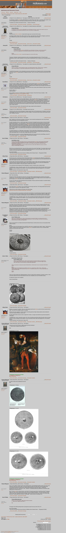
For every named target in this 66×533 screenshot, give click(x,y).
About (37, 0)
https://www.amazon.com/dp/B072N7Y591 (21, 93)
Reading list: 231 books (4, 36)
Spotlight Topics (16, 12)
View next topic (48, 521)
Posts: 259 (2, 262)
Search (42, 0)
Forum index (3, 12)
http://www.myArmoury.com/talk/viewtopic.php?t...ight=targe (20, 190)
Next (8, 519)
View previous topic (40, 521)
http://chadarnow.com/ (13, 42)
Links (40, 0)
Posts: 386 (2, 225)
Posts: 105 (2, 144)
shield (19, 19)
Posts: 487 (2, 103)
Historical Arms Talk (10, 13)
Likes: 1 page (3, 193)
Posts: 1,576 (2, 195)
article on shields (18, 34)
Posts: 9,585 (2, 38)
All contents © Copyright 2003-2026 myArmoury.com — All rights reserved (9, 531)
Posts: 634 (2, 115)
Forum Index (3, 13)
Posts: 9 (2, 123)
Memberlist (7, 12)
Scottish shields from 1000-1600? (21, 13)
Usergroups (11, 12)
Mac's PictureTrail (12, 376)
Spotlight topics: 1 (3, 166)
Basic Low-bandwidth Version (7, 532)
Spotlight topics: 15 (3, 37)
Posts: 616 (2, 51)
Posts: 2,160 (2, 334)
